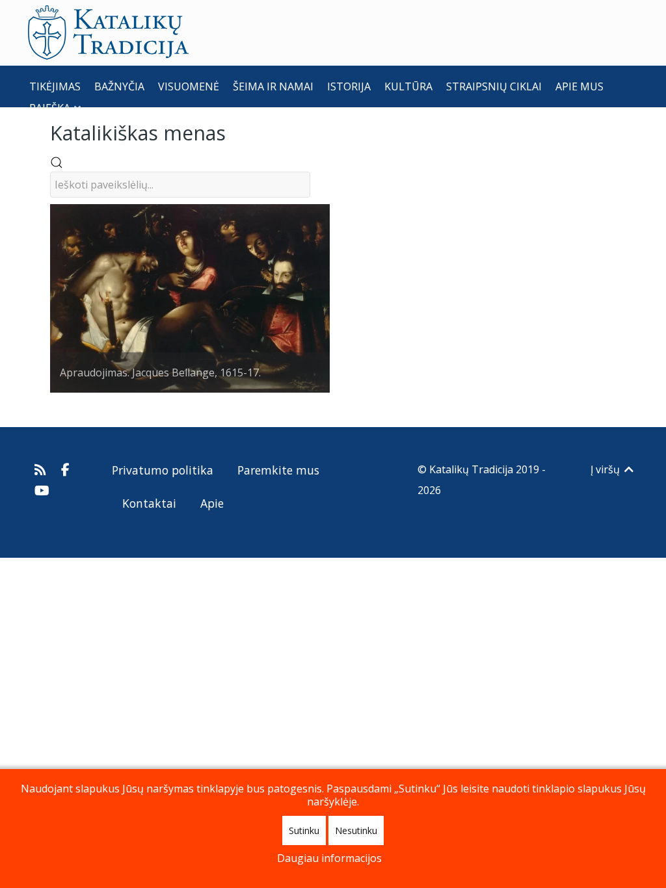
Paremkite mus (278, 470)
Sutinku (304, 830)
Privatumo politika (162, 470)
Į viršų (606, 469)
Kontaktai (149, 503)
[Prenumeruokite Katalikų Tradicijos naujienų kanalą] (42, 469)
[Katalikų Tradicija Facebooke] (65, 469)
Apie (212, 503)
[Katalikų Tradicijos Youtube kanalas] (42, 490)
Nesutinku (356, 830)
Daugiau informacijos (329, 858)
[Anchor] (235, 132)
